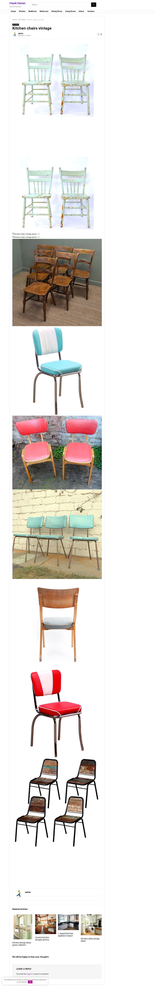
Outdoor (91, 11)
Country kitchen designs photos (42, 938)
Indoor (81, 11)
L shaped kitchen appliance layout (65, 934)
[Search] (93, 4)
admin (20, 33)
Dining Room (56, 11)
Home (13, 11)
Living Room (70, 11)
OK (30, 982)
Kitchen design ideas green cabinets (21, 944)
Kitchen (22, 11)
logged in (29, 974)
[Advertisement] (31, 138)
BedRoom (32, 11)
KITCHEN (22, 20)
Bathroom (44, 11)
